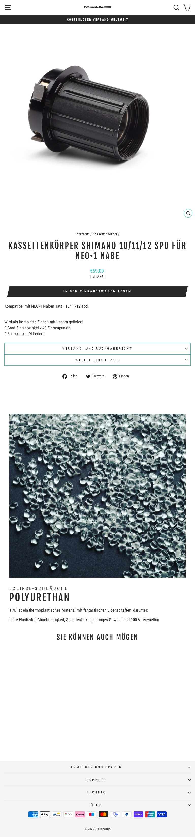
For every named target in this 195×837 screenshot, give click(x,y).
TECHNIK (96, 792)
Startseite (82, 234)
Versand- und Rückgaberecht (97, 348)
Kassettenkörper (105, 234)
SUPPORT (96, 780)
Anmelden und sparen (96, 767)
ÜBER (96, 805)
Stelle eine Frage (97, 360)
